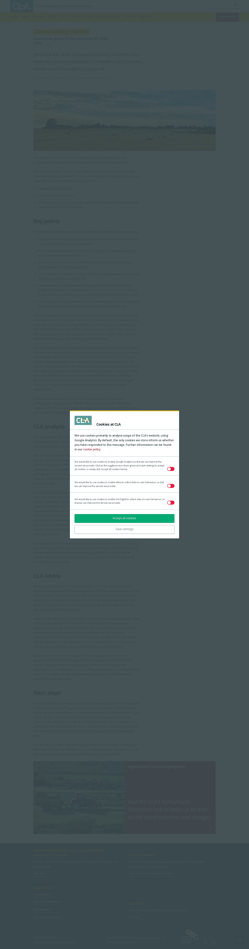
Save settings (125, 529)
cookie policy (91, 449)
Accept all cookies (124, 518)
